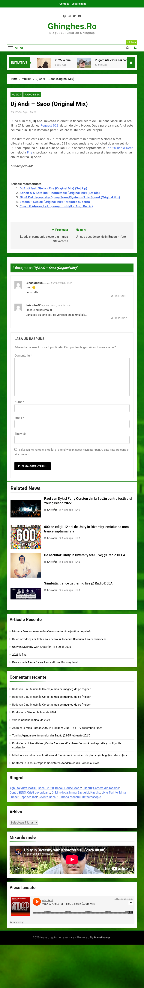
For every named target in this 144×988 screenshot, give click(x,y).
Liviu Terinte (110, 792)
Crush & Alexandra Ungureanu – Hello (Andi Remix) (56, 206)
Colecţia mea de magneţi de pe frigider (66, 689)
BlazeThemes (102, 937)
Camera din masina (106, 788)
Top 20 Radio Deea (119, 148)
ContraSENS (18, 792)
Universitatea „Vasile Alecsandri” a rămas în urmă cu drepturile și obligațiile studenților (72, 755)
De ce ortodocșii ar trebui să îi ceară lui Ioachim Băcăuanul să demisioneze (59, 639)
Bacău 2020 (46, 788)
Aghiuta (15, 788)
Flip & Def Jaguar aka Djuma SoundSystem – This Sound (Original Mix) (70, 197)
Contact (64, 3)
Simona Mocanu (70, 797)
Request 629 (49, 125)
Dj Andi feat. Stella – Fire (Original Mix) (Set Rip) (53, 188)
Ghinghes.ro (72, 26)
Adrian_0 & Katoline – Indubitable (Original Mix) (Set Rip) (60, 193)
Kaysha (95, 792)
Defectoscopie (91, 797)
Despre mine (78, 3)
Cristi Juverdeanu (38, 792)
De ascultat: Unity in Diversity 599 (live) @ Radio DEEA (84, 555)
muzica (16, 94)
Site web (20, 434)
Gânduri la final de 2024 (41, 712)
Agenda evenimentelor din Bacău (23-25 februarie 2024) (55, 735)
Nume (19, 402)
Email (19, 418)
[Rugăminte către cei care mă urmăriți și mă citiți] (84, 65)
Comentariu (23, 355)
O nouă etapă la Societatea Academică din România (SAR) (63, 763)
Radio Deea (32, 94)
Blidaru (87, 788)
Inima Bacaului (79, 792)
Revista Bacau (47, 797)
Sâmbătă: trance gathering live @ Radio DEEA (78, 583)
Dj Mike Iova (60, 792)
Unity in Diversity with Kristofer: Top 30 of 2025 (41, 646)
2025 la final (63, 60)
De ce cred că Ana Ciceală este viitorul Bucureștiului (45, 662)
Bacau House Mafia (68, 788)
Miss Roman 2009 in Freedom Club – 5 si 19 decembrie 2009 (64, 728)
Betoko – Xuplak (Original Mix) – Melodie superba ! (56, 202)
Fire (29, 152)
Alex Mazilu (29, 788)
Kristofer (52, 509)
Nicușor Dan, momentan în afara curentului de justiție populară (51, 631)
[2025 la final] (44, 65)
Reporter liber (28, 797)
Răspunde (121, 296)
